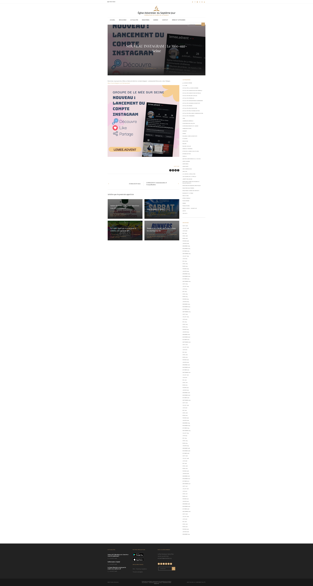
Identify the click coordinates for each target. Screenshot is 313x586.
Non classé (186, 195)
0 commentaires (136, 211)
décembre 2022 (186, 334)
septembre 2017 (186, 483)
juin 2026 (185, 230)
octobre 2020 (186, 397)
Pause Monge (186, 200)
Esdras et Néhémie (187, 148)
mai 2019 (185, 438)
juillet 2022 (186, 347)
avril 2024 (185, 294)
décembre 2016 (186, 503)
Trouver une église (138, 572)
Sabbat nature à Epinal (155, 209)
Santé (184, 210)
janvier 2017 (186, 501)
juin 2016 (185, 519)
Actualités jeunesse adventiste (191, 103)
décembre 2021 (186, 364)
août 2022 (185, 344)
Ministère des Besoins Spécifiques (192, 185)
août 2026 (185, 225)
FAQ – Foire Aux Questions (140, 569)
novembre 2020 (186, 395)
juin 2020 (185, 407)
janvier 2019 (186, 445)
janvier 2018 (186, 473)
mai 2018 (185, 463)
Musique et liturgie (188, 193)
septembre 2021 (186, 372)
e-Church (185, 138)
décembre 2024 (186, 273)
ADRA (184, 118)
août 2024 (185, 283)
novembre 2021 (186, 367)
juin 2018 (185, 460)
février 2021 (186, 387)
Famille (185, 156)
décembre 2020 (186, 392)
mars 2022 (185, 357)
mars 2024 (185, 296)
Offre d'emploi (186, 198)
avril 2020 (185, 412)
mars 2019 (185, 443)
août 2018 (185, 455)
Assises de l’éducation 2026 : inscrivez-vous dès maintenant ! (125, 206)
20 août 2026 (113, 571)
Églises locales (156, 214)
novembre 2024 (186, 276)
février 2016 (186, 529)
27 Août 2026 (115, 211)
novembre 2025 (186, 248)
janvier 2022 (186, 362)
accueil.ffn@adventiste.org (164, 558)
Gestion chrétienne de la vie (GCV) (192, 158)
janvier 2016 (186, 531)
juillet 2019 (186, 433)
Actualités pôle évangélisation (191, 110)
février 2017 (186, 498)
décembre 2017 (186, 476)
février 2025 (186, 268)
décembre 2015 (186, 534)
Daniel (184, 133)
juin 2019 (185, 435)
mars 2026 (185, 238)
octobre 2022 (186, 339)
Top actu (122, 215)
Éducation (119, 214)
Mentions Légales (113, 582)
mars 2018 (185, 468)
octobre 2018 (186, 453)
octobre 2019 (186, 428)
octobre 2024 (186, 278)
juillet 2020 (186, 405)
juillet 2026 (186, 228)
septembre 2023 (186, 311)
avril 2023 (185, 324)
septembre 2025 (186, 253)
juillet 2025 (186, 256)
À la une (112, 213)
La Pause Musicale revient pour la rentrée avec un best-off (123, 229)
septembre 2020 (187, 400)
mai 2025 (185, 261)
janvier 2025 (186, 271)
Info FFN (117, 215)
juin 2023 (185, 319)
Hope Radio (185, 166)
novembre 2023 (186, 306)
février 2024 (186, 299)
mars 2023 (185, 326)
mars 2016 (185, 526)
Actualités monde (187, 105)
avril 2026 (185, 235)
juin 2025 (185, 258)
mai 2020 (185, 410)
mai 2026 (185, 233)
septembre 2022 (186, 342)
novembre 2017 (186, 478)
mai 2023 (185, 321)
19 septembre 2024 (150, 68)
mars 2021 (185, 385)
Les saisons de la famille (189, 176)
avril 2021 (185, 382)
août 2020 (185, 402)
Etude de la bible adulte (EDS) (191, 151)
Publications (186, 205)
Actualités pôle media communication (193, 113)
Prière (184, 203)
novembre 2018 (186, 450)
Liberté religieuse (187, 179)
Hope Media (185, 163)
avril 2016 (185, 524)
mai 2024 (185, 291)
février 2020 (186, 417)
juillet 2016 (186, 516)
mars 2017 (185, 496)
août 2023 (185, 314)
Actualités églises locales (190, 95)
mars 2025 (185, 266)
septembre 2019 (186, 430)
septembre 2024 (186, 281)
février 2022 (186, 359)
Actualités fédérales (188, 98)
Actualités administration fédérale (192, 90)
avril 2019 (185, 440)
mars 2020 (185, 415)
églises (184, 143)
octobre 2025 (186, 251)
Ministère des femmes (188, 188)
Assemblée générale (188, 120)
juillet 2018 (186, 458)
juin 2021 (185, 377)
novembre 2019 (186, 425)
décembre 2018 (186, 448)
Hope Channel (186, 161)
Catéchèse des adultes (189, 123)
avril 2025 (185, 263)
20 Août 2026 (115, 234)
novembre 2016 (186, 506)
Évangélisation (187, 153)
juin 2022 (185, 349)
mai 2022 (185, 352)
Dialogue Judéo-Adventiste (190, 136)
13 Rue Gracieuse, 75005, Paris (166, 554)
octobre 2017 (186, 481)
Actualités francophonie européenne (193, 100)
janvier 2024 (186, 301)
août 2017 (185, 486)
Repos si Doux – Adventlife (190, 208)
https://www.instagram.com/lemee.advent (119, 83)
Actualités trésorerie (188, 115)
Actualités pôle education (190, 108)
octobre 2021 (186, 369)
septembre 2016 (186, 511)
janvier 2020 (186, 420)
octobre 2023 (186, 309)
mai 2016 (185, 521)
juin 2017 (185, 491)
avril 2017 (185, 493)
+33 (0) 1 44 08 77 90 (163, 556)
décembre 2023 (186, 304)
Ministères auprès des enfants (191, 190)
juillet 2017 (186, 488)
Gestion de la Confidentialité (196, 582)
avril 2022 (185, 354)
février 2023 (186, 329)
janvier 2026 (186, 243)
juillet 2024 (186, 286)
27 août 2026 (113, 558)
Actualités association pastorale (192, 93)
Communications (187, 128)
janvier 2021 (186, 390)
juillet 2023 (186, 316)
